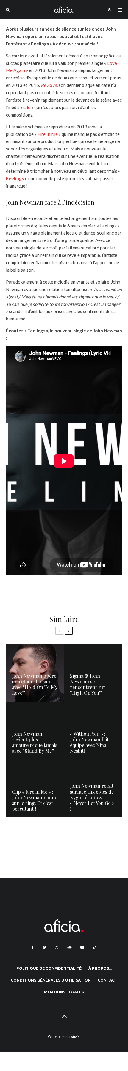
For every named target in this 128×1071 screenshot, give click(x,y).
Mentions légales (64, 992)
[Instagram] (57, 947)
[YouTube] (82, 947)
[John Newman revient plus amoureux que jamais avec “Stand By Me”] (35, 730)
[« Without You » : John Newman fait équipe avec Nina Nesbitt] (93, 730)
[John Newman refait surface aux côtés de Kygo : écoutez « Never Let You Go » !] (93, 788)
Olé (26, 107)
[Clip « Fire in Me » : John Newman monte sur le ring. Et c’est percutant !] (35, 788)
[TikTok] (94, 947)
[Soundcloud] (69, 947)
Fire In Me (48, 134)
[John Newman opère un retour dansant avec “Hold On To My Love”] (35, 673)
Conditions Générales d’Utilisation (51, 980)
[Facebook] (32, 947)
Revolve (49, 85)
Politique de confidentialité (49, 968)
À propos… (100, 968)
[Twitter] (44, 947)
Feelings (15, 178)
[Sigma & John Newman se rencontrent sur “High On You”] (93, 673)
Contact (107, 980)
